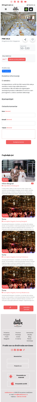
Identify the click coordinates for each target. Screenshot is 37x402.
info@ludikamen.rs (21, 394)
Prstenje (18, 335)
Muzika (30, 335)
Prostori (18, 333)
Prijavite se (31, 5)
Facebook (7, 71)
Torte (6, 337)
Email (7, 120)
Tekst (7, 128)
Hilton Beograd (8, 183)
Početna (6, 333)
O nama (18, 339)
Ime (6, 111)
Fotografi (7, 335)
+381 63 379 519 (21, 397)
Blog (29, 337)
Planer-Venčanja (30, 340)
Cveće (18, 337)
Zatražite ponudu (26, 308)
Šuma (4, 219)
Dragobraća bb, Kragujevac (11, 41)
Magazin (6, 339)
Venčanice (29, 333)
